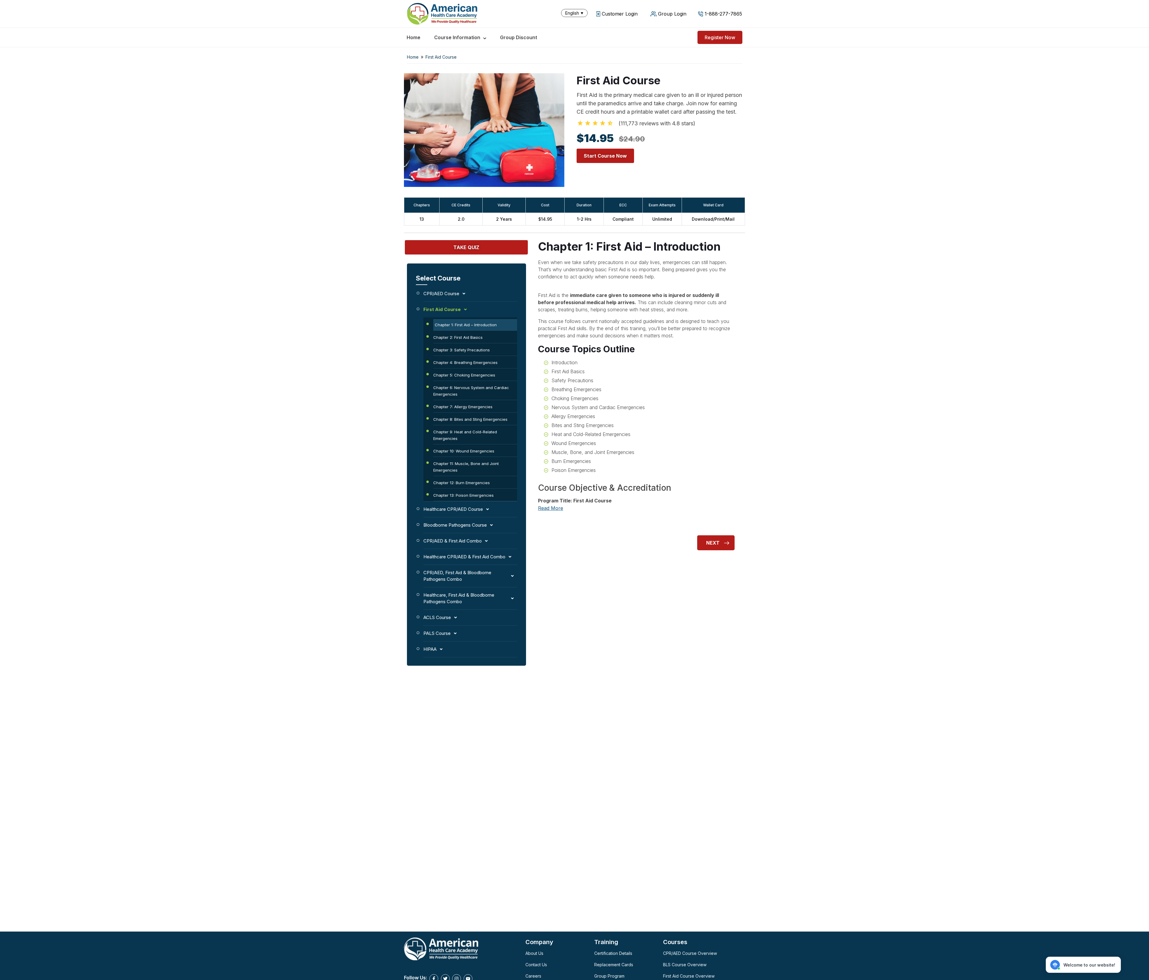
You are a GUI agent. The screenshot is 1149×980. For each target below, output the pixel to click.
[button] (575, 13)
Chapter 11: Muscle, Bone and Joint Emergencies (466, 467)
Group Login (672, 14)
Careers (533, 976)
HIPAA (430, 649)
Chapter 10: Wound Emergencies (463, 451)
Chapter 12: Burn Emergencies (461, 482)
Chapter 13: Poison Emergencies (463, 495)
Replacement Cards (613, 964)
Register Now (720, 37)
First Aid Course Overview (689, 976)
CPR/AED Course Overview (690, 953)
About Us (534, 953)
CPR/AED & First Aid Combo (452, 541)
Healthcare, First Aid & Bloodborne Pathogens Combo (458, 598)
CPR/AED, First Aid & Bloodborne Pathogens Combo (457, 576)
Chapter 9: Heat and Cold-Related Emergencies (465, 435)
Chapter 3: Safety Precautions (461, 350)
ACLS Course (437, 617)
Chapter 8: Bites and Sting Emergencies (470, 419)
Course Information (457, 37)
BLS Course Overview (684, 964)
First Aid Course (442, 309)
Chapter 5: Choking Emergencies (464, 375)
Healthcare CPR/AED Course (453, 509)
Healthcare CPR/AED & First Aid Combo (464, 557)
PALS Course (437, 633)
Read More (550, 508)
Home (413, 37)
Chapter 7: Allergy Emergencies (463, 406)
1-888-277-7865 (723, 14)
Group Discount (518, 37)
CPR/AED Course (441, 293)
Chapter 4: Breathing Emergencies (465, 362)
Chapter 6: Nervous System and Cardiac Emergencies (471, 391)
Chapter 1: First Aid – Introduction (466, 324)
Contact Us (536, 964)
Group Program (609, 976)
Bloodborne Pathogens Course (455, 525)
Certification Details (613, 953)
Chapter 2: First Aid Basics (458, 337)
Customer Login (620, 14)
